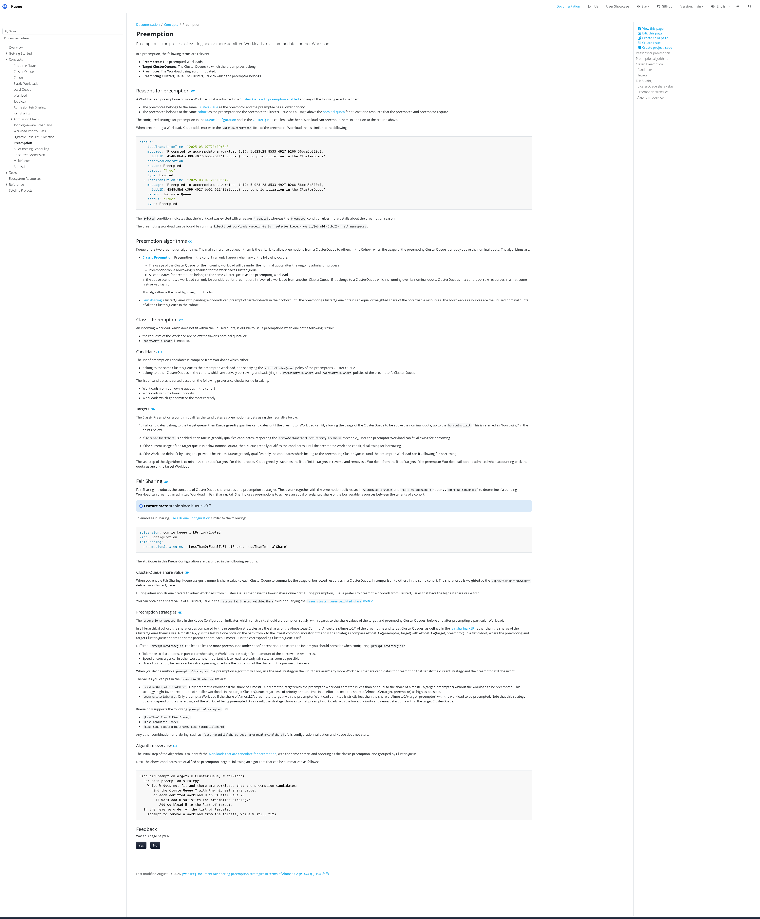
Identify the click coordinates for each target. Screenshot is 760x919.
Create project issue (656, 47)
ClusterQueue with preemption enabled (269, 99)
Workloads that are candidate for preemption (242, 754)
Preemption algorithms (652, 58)
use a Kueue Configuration (190, 518)
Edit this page (651, 33)
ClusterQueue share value (655, 86)
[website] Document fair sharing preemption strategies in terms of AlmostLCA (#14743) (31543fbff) (255, 874)
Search (13, 31)
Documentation (148, 24)
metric (340, 601)
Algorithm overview (650, 97)
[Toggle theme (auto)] (739, 6)
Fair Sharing (644, 81)
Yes (141, 845)
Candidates (645, 70)
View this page (652, 28)
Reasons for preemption (653, 53)
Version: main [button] (690, 6)
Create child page (654, 38)
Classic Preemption (649, 64)
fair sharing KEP (462, 628)
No (155, 845)
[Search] (750, 6)
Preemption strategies (652, 92)
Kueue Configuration (220, 120)
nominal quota (334, 112)
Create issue (651, 43)
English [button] (722, 6)
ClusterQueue (208, 107)
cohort (203, 112)
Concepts (171, 24)
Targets (642, 75)
